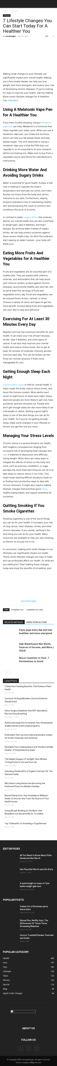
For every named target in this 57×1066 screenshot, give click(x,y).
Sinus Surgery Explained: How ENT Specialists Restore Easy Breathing (26, 712)
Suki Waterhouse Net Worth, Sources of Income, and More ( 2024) (36, 647)
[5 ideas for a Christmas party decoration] (10, 910)
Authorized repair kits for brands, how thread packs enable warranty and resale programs (29, 724)
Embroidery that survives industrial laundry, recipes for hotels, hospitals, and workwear (28, 736)
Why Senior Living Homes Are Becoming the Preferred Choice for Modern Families (25, 785)
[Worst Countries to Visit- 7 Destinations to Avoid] (10, 661)
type (5, 454)
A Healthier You (17, 610)
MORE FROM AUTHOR (36, 622)
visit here (13, 100)
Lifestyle (14, 11)
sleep (44, 489)
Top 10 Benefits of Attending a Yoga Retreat (25, 823)
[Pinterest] (28, 1049)
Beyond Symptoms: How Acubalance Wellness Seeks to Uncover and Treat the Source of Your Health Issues (27, 798)
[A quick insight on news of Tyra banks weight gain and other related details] (10, 887)
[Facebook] (21, 1049)
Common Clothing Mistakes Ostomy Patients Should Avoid (26, 700)
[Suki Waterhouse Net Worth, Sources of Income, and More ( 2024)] (10, 647)
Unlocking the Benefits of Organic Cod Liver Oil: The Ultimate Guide (28, 772)
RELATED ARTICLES (14, 622)
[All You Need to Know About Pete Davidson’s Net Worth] (10, 859)
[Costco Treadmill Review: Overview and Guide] (10, 939)
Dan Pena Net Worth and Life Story (36, 869)
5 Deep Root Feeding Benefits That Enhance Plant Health (28, 688)
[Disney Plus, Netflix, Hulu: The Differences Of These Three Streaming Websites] (10, 924)
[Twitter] (36, 1049)
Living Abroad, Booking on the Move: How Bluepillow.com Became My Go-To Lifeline (24, 812)
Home (5, 11)
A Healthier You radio (35, 610)
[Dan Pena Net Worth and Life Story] (10, 873)
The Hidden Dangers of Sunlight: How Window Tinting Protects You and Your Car (26, 760)
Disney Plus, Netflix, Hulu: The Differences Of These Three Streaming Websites (34, 923)
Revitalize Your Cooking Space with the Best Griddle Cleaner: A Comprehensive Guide (29, 748)
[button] (5, 4)
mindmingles (11, 36)
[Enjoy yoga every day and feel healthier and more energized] (10, 633)
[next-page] (9, 672)
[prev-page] (5, 672)
